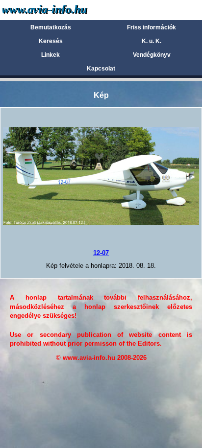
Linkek (50, 54)
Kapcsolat (101, 68)
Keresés (51, 41)
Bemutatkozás (50, 27)
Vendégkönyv (152, 54)
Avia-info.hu (62, 9)
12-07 (101, 253)
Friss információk (151, 27)
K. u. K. (151, 41)
